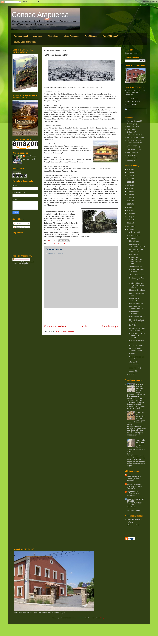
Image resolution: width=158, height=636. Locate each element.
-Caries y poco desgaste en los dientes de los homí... (135, 260)
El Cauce (130, 132)
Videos (129, 161)
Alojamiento (53, 36)
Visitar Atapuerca (71, 36)
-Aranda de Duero (135, 267)
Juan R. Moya (30, 156)
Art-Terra (130, 522)
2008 (129, 226)
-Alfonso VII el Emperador (134, 363)
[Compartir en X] (64, 240)
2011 (129, 217)
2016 (129, 201)
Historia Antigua (132, 135)
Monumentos (131, 150)
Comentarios (20, 227)
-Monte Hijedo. (134, 241)
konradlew (80, 618)
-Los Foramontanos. (136, 303)
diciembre (133, 232)
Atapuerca (37, 36)
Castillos (130, 129)
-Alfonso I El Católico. (136, 275)
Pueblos (130, 155)
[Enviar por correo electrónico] (59, 240)
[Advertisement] (81, 316)
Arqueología (131, 124)
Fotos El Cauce (132, 99)
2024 (129, 176)
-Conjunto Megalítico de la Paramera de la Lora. (136, 285)
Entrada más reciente (55, 326)
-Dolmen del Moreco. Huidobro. (136, 271)
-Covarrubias (133, 254)
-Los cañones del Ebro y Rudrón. (137, 358)
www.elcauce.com (133, 101)
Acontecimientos (133, 121)
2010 (129, 220)
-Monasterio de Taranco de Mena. (136, 307)
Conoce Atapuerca (40, 14)
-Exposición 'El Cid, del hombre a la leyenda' (137, 335)
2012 (129, 213)
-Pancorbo (132, 354)
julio (131, 374)
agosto (132, 371)
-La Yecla (132, 325)
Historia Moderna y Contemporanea (134, 141)
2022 (129, 182)
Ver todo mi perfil (29, 159)
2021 (129, 185)
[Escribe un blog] (62, 240)
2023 (129, 179)
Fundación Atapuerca (134, 519)
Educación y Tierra (133, 525)
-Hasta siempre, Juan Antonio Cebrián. (136, 279)
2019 (129, 191)
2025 (129, 172)
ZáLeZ (129, 475)
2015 (129, 204)
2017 (129, 198)
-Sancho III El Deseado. (134, 313)
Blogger (103, 618)
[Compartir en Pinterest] (68, 240)
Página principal (21, 36)
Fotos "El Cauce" (110, 36)
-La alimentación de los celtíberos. (136, 250)
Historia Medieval (58, 244)
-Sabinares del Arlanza (137, 317)
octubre (132, 238)
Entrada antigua (110, 326)
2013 (129, 210)
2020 (129, 188)
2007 (129, 229)
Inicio (84, 326)
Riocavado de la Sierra (134, 486)
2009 (129, 223)
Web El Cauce (91, 36)
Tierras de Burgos (134, 484)
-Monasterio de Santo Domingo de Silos (137, 321)
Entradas (18, 223)
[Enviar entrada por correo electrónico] (55, 240)
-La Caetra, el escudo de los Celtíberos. (137, 329)
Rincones (130, 158)
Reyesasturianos (133, 492)
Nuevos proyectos (133, 493)
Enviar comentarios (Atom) (64, 331)
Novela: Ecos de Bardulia (25, 42)
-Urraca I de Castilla (136, 345)
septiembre (133, 368)
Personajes (131, 152)
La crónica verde (133, 510)
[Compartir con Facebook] (66, 240)
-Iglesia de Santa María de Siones (136, 349)
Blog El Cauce (132, 104)
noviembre (133, 235)
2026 (129, 169)
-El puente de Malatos (137, 290)
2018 (129, 195)
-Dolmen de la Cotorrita (134, 299)
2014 (129, 207)
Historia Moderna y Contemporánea (134, 146)
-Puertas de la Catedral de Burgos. (137, 245)
